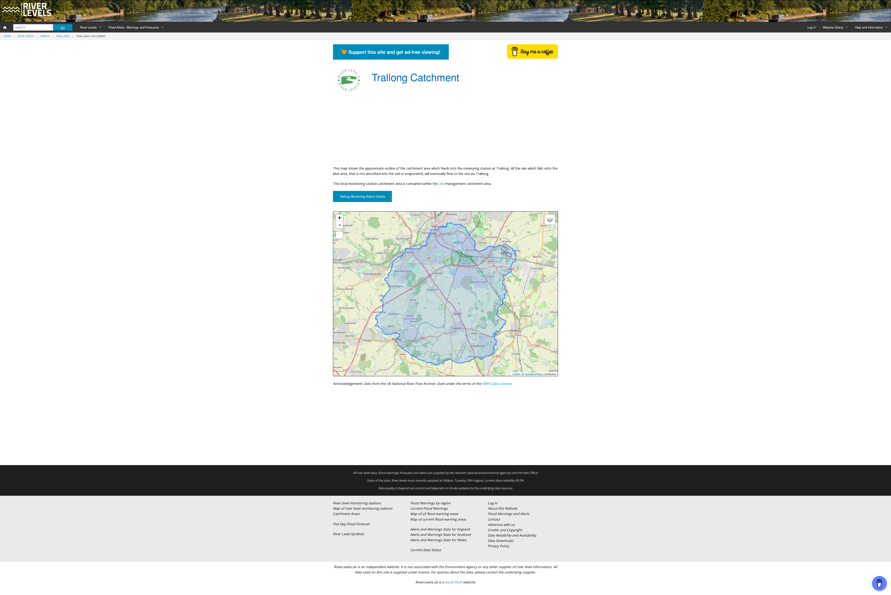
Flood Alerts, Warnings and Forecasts (133, 27)
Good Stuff (453, 582)
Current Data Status (425, 550)
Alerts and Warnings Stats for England (440, 529)
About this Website (502, 508)
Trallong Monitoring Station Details (362, 196)
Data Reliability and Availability (512, 535)
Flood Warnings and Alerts (508, 513)
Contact (494, 519)
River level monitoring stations (357, 503)
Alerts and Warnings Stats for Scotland (440, 534)
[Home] (5, 27)
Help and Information (869, 27)
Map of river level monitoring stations (362, 508)
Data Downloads (500, 540)
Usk (441, 183)
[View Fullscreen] (339, 235)
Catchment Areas (346, 513)
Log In (811, 27)
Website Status (833, 27)
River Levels (88, 27)
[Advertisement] (445, 128)
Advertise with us (501, 524)
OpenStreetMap (533, 374)
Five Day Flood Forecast (351, 524)
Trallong (63, 36)
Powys (44, 36)
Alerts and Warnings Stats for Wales (438, 540)
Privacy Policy (498, 546)
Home (7, 36)
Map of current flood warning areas (438, 519)
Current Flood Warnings (429, 508)
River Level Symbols (348, 534)
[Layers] (550, 219)
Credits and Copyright (505, 530)
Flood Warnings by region (430, 503)
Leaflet (516, 374)
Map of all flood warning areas (434, 513)
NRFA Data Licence (496, 383)
